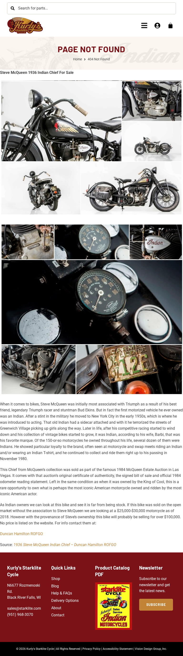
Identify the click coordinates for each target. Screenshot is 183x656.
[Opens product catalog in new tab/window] (113, 606)
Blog (55, 586)
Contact (57, 615)
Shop (55, 578)
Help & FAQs (61, 593)
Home (77, 59)
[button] (144, 25)
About (56, 608)
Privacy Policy (91, 649)
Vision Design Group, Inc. (151, 649)
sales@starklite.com (24, 608)
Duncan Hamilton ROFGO (21, 534)
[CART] (170, 25)
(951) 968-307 (19, 614)
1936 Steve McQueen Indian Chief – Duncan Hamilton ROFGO (65, 544)
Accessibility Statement (118, 649)
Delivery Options (65, 600)
